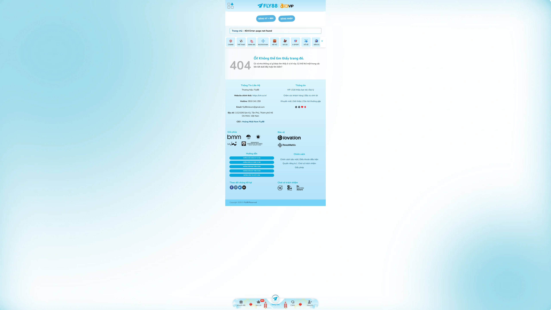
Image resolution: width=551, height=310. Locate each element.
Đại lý (311, 89)
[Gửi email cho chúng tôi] (244, 187)
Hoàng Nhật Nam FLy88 (253, 121)
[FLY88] (275, 6)
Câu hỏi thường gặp (312, 101)
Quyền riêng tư (289, 163)
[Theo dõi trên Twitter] (240, 187)
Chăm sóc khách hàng (293, 95)
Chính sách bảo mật (289, 159)
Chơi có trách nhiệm (307, 163)
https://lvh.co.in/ (260, 95)
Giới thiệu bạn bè (299, 89)
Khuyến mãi (286, 101)
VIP (288, 89)
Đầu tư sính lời (311, 95)
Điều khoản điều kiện (309, 159)
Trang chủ (237, 30)
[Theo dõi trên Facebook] (231, 187)
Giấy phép (299, 167)
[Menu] (230, 5)
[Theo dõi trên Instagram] (236, 187)
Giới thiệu (297, 101)
